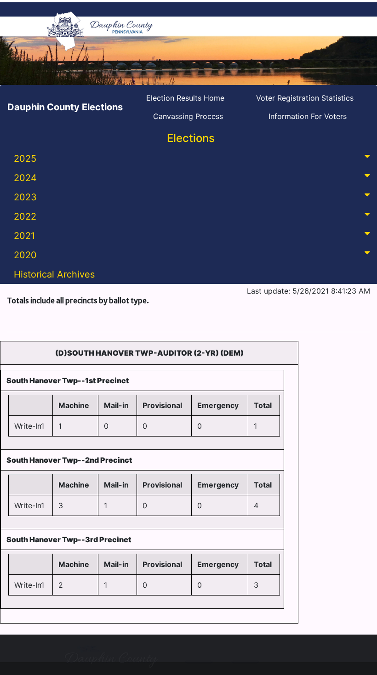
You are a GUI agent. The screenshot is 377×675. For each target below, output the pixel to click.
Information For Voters (307, 116)
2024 (25, 177)
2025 (25, 158)
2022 (25, 216)
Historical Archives (54, 274)
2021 (24, 235)
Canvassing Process (188, 116)
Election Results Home (185, 97)
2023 (25, 197)
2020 (25, 255)
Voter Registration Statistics (305, 97)
